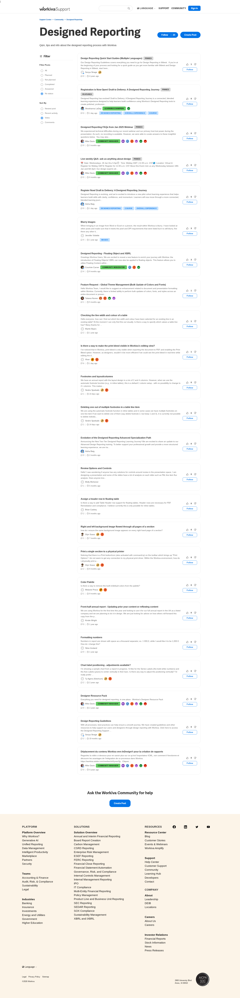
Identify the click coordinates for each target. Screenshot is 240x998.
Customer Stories (155, 840)
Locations (150, 907)
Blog (147, 836)
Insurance (28, 907)
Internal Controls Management (92, 875)
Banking (27, 903)
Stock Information (155, 942)
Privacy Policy (34, 977)
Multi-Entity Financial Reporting (92, 891)
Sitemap (45, 977)
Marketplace (29, 856)
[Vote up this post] (187, 64)
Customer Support (156, 865)
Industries (28, 899)
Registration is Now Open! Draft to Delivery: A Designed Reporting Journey (120, 89)
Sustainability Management (90, 914)
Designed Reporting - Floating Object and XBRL (106, 253)
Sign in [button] (194, 8)
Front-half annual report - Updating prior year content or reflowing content (119, 607)
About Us (150, 921)
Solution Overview (85, 832)
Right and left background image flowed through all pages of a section (117, 526)
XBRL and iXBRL (84, 918)
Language (147, 8)
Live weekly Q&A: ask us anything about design (106, 159)
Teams (26, 873)
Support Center (45, 20)
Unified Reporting (32, 844)
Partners (27, 859)
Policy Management (86, 895)
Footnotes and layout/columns (97, 376)
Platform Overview (33, 832)
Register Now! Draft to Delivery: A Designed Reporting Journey (114, 190)
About (148, 895)
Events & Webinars (156, 844)
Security (27, 863)
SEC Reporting (83, 903)
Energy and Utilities (33, 915)
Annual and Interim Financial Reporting (97, 836)
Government (29, 918)
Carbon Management (86, 844)
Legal (25, 889)
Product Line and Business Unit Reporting (99, 899)
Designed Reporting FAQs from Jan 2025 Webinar (107, 127)
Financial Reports (155, 938)
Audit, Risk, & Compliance (37, 881)
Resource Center (155, 832)
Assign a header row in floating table (100, 499)
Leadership (151, 899)
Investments (29, 911)
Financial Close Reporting (89, 863)
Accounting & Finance (35, 877)
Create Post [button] (190, 34)
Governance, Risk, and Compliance (95, 871)
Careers (150, 917)
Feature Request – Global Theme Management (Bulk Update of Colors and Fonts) (123, 284)
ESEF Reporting (83, 856)
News (148, 946)
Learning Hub (153, 873)
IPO (76, 883)
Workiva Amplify (154, 848)
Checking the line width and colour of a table (104, 315)
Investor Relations (156, 934)
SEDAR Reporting (85, 906)
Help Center (152, 862)
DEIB (148, 903)
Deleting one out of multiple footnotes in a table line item (110, 407)
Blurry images (88, 222)
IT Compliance (82, 887)
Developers (151, 877)
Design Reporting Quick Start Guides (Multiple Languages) (111, 58)
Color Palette (87, 582)
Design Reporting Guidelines (96, 721)
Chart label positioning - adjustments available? (106, 665)
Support (150, 858)
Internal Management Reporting (93, 879)
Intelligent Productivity (35, 852)
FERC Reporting (84, 859)
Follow (164, 34)
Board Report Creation (87, 840)
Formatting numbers (91, 637)
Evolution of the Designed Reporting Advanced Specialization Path (116, 438)
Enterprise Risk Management (91, 852)
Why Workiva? (30, 836)
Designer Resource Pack (94, 696)
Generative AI (30, 840)
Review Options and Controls (96, 468)
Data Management (33, 848)
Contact (149, 881)
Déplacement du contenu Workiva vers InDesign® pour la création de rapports (122, 751)
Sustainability (30, 885)
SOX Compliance (84, 910)
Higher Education (32, 922)
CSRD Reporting (84, 848)
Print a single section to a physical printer (102, 551)
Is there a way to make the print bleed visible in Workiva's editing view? (118, 346)
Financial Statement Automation (93, 867)
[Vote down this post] (195, 64)
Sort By (42, 103)
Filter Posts (44, 65)
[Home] (54, 9)
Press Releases (154, 950)
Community (59, 20)
